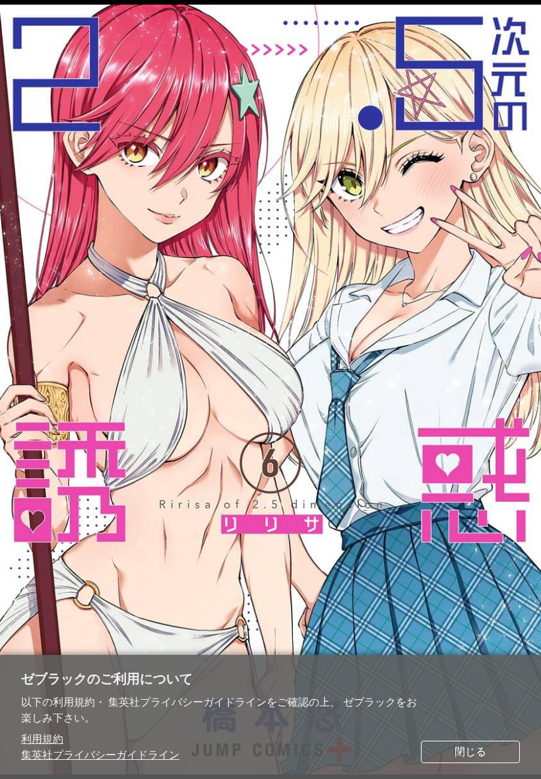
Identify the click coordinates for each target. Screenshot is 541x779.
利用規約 (42, 739)
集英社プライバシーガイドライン (100, 755)
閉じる (470, 751)
